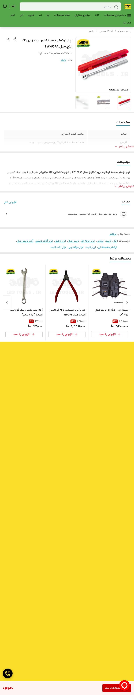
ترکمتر (91, 31)
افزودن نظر (10, 202)
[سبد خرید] (5, 6)
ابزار (115, 241)
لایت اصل (73, 241)
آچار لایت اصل (25, 241)
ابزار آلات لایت (58, 247)
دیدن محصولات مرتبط (116, 688)
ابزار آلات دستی (106, 31)
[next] (7, 303)
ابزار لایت (91, 247)
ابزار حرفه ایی (76, 247)
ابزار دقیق (60, 241)
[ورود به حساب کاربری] (14, 6)
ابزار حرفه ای (88, 241)
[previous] (127, 303)
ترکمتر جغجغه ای (107, 247)
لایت (63, 60)
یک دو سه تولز (124, 31)
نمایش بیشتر (126, 146)
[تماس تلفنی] (8, 673)
